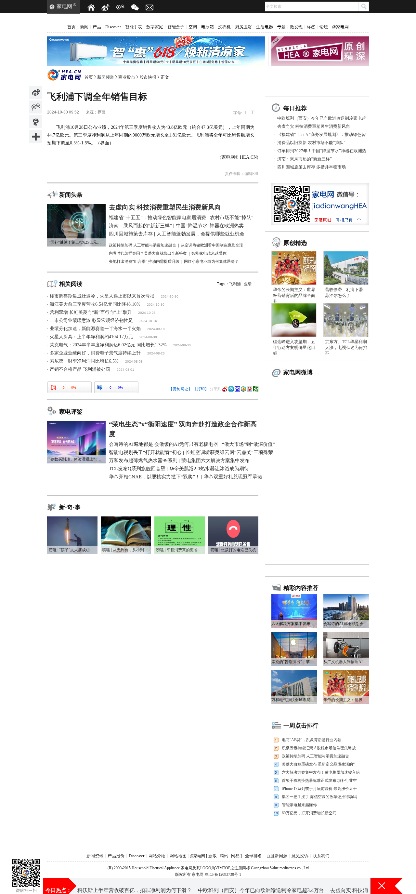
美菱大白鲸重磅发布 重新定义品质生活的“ (318, 764)
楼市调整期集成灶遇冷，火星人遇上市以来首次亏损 (102, 296)
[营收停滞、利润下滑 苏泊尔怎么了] (346, 253)
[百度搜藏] (237, 389)
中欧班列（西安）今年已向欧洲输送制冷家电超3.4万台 (261, 885)
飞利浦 (235, 284)
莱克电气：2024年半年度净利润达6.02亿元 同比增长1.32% (108, 344)
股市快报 (147, 77)
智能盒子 (175, 26)
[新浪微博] (105, 7)
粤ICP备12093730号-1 (222, 874)
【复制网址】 (180, 389)
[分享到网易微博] (35, 121)
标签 (311, 26)
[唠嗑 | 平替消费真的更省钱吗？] (179, 518)
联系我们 (321, 855)
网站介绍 (157, 855)
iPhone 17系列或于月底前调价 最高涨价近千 (319, 788)
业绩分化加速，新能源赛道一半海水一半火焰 (95, 328)
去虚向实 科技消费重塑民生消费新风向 (313, 126)
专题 (281, 26)
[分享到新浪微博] (35, 92)
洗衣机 (224, 26)
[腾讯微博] (120, 7)
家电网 (64, 6)
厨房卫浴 (243, 26)
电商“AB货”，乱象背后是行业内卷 (311, 740)
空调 (192, 26)
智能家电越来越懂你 (299, 805)
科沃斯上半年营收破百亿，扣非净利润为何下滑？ (134, 885)
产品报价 (116, 855)
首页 (71, 26)
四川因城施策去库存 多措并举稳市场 (311, 167)
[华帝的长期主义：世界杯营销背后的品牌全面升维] (294, 253)
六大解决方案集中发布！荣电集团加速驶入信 (321, 772)
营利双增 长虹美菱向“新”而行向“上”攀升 (91, 312)
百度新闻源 (276, 855)
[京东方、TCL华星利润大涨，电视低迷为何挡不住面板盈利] (346, 305)
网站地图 (178, 855)
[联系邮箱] (149, 7)
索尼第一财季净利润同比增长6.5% (84, 361)
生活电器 (264, 26)
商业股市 (126, 77)
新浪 (212, 855)
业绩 (248, 284)
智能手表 (133, 26)
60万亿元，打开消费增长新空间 (309, 813)
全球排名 (253, 855)
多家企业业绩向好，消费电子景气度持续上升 (95, 353)
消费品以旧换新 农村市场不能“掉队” (311, 142)
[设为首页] (91, 7)
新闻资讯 (94, 855)
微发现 (296, 26)
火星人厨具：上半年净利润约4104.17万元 (91, 336)
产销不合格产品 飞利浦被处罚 (80, 369)
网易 (235, 855)
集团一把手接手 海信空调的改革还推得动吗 (319, 796)
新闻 (84, 26)
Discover (113, 26)
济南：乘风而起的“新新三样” (304, 158)
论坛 (323, 26)
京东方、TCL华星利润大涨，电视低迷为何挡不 (346, 347)
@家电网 (340, 26)
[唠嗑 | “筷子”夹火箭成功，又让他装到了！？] (72, 518)
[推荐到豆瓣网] (255, 389)
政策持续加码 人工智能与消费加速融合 (315, 756)
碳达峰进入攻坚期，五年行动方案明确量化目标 (294, 347)
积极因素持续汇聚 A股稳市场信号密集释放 (319, 748)
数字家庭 (154, 26)
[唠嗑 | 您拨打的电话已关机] (233, 518)
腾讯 (224, 855)
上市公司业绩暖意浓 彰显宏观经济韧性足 (91, 320)
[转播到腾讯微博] (35, 106)
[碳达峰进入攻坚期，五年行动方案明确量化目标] (294, 305)
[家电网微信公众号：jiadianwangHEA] (26, 864)
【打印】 (201, 389)
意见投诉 (300, 855)
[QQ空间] (243, 389)
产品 (97, 26)
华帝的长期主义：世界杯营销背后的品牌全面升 (294, 295)
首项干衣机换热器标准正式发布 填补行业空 (319, 780)
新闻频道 (105, 77)
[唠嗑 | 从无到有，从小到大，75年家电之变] (126, 518)
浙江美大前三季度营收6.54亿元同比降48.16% (95, 304)
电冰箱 (207, 26)
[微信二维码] (135, 7)
